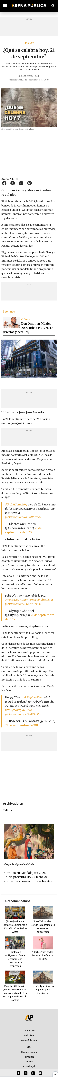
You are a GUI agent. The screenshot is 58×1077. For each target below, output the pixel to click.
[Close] (46, 517)
